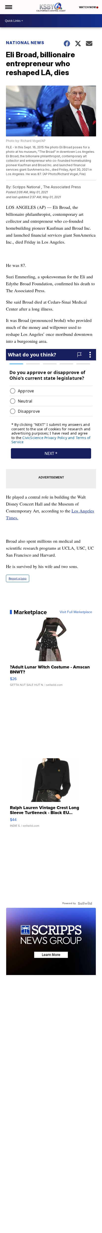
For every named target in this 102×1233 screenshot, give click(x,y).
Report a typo (17, 578)
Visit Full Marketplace (76, 612)
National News (25, 42)
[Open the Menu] (8, 7)
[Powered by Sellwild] (85, 903)
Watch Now (87, 7)
